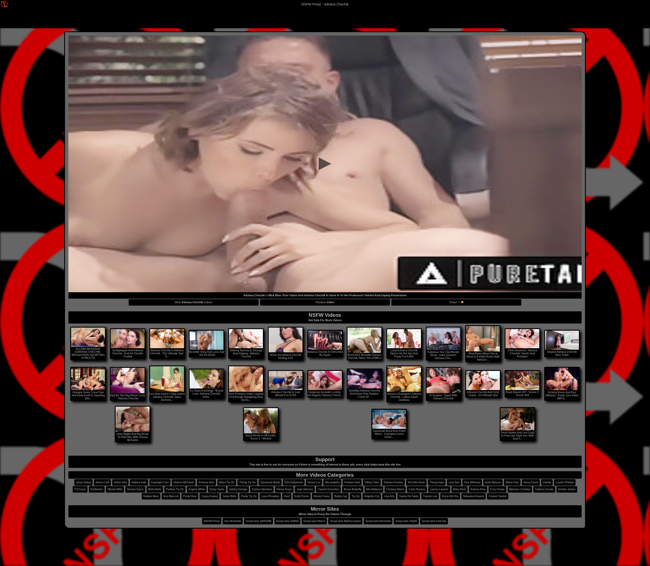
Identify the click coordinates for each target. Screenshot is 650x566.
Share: (453, 302)
